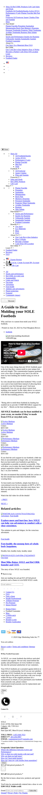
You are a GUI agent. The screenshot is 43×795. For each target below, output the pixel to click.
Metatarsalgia (11, 28)
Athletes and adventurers (15, 289)
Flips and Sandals (22, 175)
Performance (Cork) (13, 13)
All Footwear (18, 17)
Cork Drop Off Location (29, 52)
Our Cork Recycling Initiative (17, 50)
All (7, 272)
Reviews (9, 56)
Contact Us (10, 592)
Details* (4, 793)
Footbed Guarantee (13, 41)
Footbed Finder (11, 58)
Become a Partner (13, 52)
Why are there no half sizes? (11, 756)
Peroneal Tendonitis (13, 30)
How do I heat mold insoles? (12, 758)
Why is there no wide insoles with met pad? (17, 754)
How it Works (34, 50)
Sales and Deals (16, 179)
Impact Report (11, 605)
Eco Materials (19, 45)
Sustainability (11, 278)
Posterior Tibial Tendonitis (31, 30)
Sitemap (32, 647)
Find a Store (10, 596)
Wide (8, 15)
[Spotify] (16, 588)
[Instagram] (2, 588)
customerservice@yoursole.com (21, 739)
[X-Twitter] (9, 588)
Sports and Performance (15, 37)
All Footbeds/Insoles (21, 11)
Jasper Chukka (29, 17)
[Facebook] (6, 588)
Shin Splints (32, 32)
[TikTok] (13, 588)
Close (4, 690)
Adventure (10, 284)
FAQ (31, 45)
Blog (27, 45)
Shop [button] (8, 22)
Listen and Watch (12, 280)
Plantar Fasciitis (27, 13)
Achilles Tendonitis (13, 32)
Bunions (24, 32)
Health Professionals (13, 598)
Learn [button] (8, 54)
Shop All (9, 7)
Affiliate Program (12, 601)
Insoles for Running (31, 37)
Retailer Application (13, 622)
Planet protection (12, 291)
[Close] (3, 768)
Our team (9, 282)
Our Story (10, 45)
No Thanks (23, 793)
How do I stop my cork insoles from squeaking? (19, 760)
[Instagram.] (13, 718)
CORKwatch (11, 615)
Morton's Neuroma (31, 28)
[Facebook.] (5, 718)
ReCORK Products (20, 7)
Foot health (10, 287)
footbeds (9, 332)
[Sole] (7, 3)
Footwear (9, 17)
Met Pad (37, 13)
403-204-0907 (16, 737)
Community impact (13, 295)
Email (3, 791)
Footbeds (9, 11)
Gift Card (32, 7)
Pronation (22, 26)
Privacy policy (6, 647)
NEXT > (4, 504)
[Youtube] (19, 588)
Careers (8, 617)
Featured (9, 293)
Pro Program (10, 603)
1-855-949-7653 (19, 735)
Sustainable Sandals (28, 39)
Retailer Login (11, 620)
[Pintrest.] (21, 718)
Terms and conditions (20, 647)
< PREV (4, 500)
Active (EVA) (34, 11)
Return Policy (11, 609)
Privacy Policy (13, 793)
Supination (30, 26)
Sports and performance (15, 274)
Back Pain (20, 28)
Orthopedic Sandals (13, 39)
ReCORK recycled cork (15, 276)
